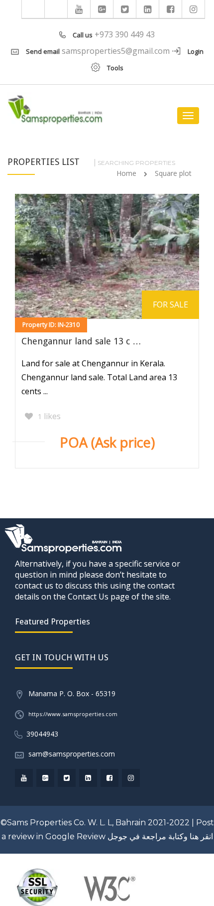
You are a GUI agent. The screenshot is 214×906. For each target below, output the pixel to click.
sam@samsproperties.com (71, 753)
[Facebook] (170, 9)
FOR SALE (170, 304)
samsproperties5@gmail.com (116, 50)
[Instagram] (193, 9)
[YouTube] (79, 9)
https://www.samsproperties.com (72, 714)
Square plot (173, 173)
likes (49, 416)
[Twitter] (124, 9)
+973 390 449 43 (125, 34)
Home (126, 173)
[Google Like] (102, 9)
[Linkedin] (147, 9)
